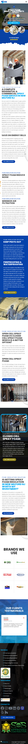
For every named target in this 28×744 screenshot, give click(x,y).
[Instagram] (6, 708)
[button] (26, 1)
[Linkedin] (14, 708)
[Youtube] (10, 708)
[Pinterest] (18, 708)
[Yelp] (2, 712)
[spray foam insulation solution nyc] (4, 1)
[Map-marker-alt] (22, 708)
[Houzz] (6, 712)
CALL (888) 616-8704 (13, 22)
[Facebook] (2, 708)
